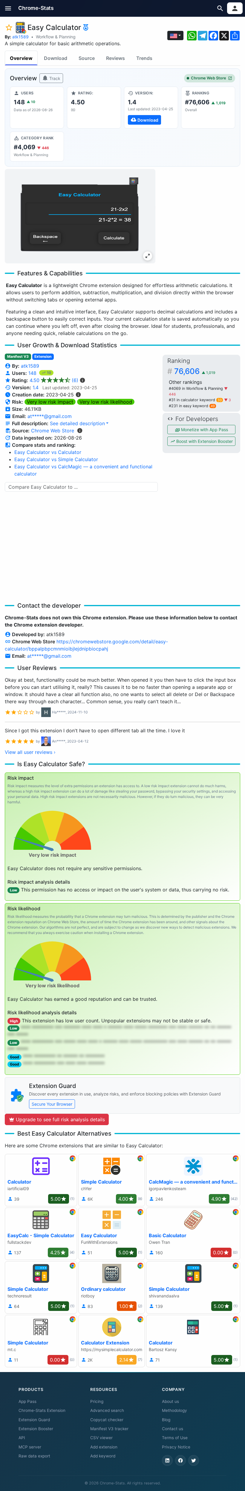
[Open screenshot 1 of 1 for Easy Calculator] (80, 216)
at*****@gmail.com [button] (49, 416)
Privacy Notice (176, 1447)
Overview (21, 58)
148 (33, 373)
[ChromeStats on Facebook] (180, 1460)
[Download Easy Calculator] (151, 107)
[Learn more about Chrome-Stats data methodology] (80, 431)
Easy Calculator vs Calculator (47, 452)
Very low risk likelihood (105, 402)
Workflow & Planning (56, 36)
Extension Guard (34, 1419)
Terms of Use (175, 1437)
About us (170, 1401)
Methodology (174, 1410)
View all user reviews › (30, 752)
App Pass (27, 1401)
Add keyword (102, 1456)
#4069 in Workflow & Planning (196, 388)
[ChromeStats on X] (193, 1460)
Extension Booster (36, 1428)
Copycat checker (106, 1419)
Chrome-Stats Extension (42, 1410)
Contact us (172, 1428)
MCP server (30, 1447)
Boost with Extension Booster (204, 441)
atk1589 (20, 36)
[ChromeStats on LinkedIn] (167, 1460)
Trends (144, 58)
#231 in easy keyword (192, 406)
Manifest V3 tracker (109, 1428)
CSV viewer (101, 1437)
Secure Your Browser (52, 1104)
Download (55, 58)
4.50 (54, 380)
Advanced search (107, 1410)
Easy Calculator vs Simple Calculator (56, 459)
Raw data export (34, 1456)
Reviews (115, 58)
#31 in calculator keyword (195, 400)
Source (87, 58)
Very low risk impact (50, 402)
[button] (8, 8)
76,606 (194, 371)
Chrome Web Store (208, 78)
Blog (166, 1419)
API (22, 1437)
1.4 (36, 387)
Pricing (96, 1401)
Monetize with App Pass (204, 429)
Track (54, 78)
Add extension (103, 1447)
